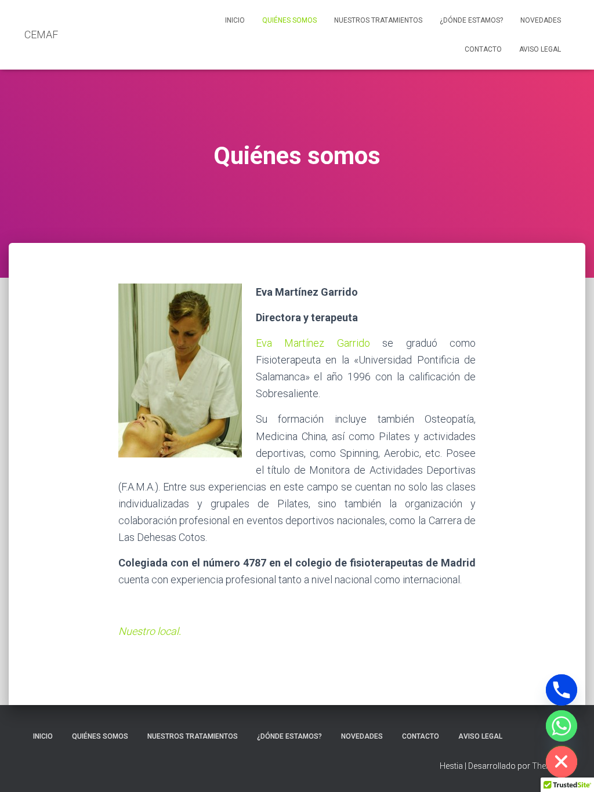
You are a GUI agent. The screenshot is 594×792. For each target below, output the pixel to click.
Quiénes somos (289, 20)
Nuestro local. (149, 631)
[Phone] (561, 690)
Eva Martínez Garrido (313, 343)
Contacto (483, 49)
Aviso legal (540, 49)
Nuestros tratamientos (378, 20)
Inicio (235, 20)
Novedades (540, 20)
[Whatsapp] (561, 726)
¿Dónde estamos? (471, 20)
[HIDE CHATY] (561, 762)
